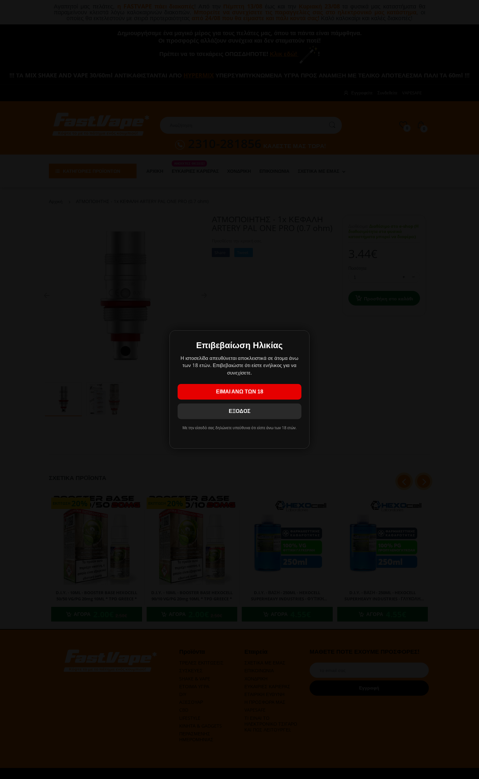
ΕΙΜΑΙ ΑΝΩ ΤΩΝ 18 (239, 391)
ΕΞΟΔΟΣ (240, 411)
